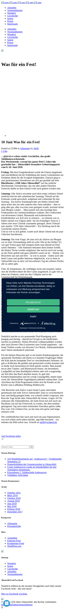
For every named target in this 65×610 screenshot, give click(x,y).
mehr (33, 316)
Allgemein (25, 148)
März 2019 (12, 495)
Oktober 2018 (14, 498)
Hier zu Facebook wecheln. (14, 594)
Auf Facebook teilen (11, 436)
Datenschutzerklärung (22, 604)
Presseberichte (14, 526)
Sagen (10, 566)
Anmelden (12, 538)
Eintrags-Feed (14, 540)
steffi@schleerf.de (48, 422)
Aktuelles (11, 571)
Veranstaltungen (15, 574)
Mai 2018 (11, 506)
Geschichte (12, 569)
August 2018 (13, 501)
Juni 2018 (12, 503)
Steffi (36, 148)
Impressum (24, 328)
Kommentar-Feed (15, 543)
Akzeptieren (33, 302)
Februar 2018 (13, 509)
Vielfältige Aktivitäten (17, 475)
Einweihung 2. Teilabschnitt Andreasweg (27, 472)
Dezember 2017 (15, 511)
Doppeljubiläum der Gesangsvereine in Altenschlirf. (32, 464)
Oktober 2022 (14, 492)
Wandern (11, 563)
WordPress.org (14, 546)
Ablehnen (33, 309)
